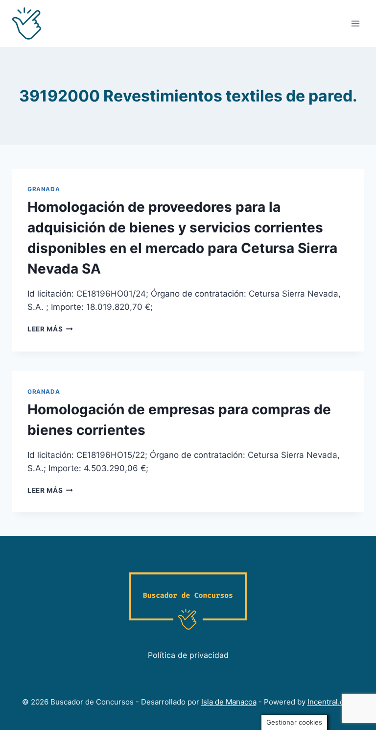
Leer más (50, 329)
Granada (43, 189)
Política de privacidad (188, 655)
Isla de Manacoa (229, 701)
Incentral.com (330, 701)
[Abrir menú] (355, 23)
